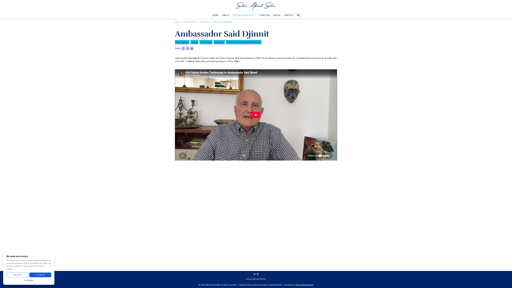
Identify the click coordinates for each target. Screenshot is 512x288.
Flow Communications (305, 285)
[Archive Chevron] (255, 15)
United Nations (182, 42)
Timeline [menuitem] (264, 15)
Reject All (17, 275)
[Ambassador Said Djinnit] (183, 48)
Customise (28, 280)
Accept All (40, 275)
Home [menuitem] (215, 15)
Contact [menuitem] (289, 15)
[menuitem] (256, 6)
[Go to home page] (256, 6)
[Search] (298, 15)
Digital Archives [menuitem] (243, 15)
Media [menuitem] (277, 15)
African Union (206, 42)
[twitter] (254, 274)
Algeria (194, 42)
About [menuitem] (226, 15)
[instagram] (258, 274)
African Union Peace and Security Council (243, 42)
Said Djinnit (219, 42)
